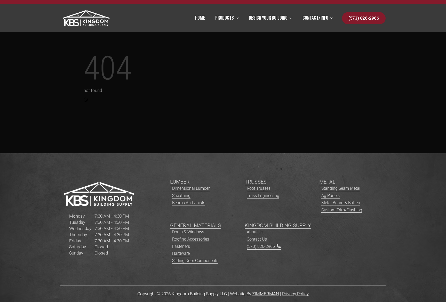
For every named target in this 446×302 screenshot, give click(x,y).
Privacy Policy (295, 293)
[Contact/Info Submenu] (333, 18)
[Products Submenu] (239, 18)
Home (200, 18)
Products (224, 18)
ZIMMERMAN (265, 293)
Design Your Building (268, 18)
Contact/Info (315, 18)
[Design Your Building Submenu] (292, 18)
